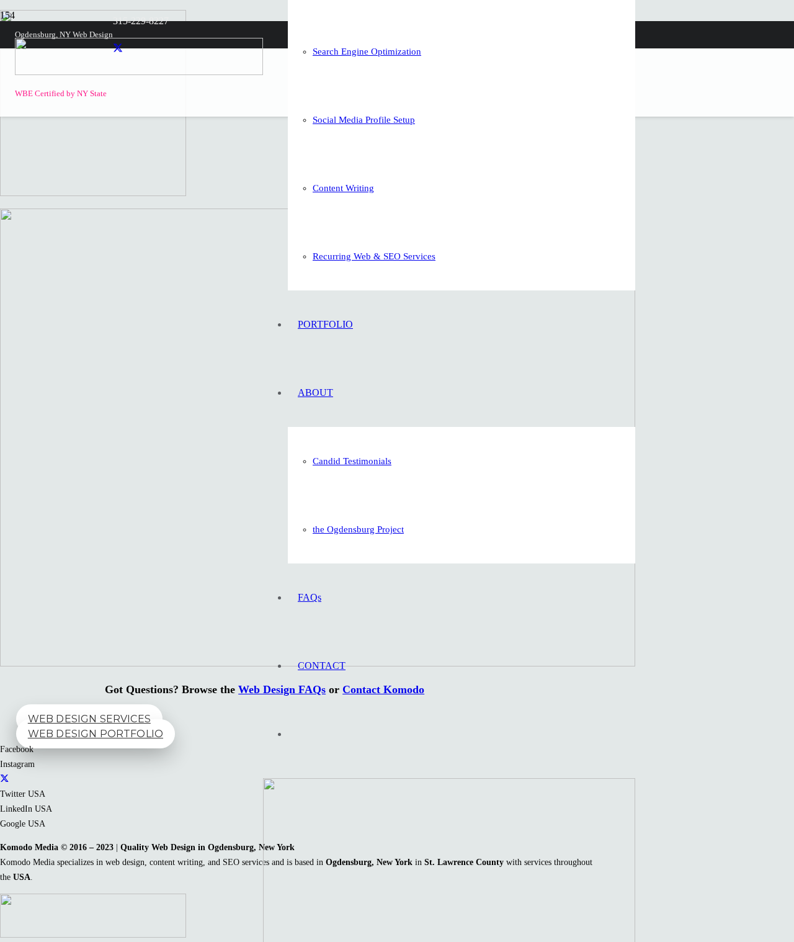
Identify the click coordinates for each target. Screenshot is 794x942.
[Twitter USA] (4, 779)
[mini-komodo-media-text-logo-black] (139, 71)
